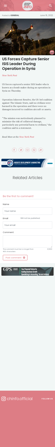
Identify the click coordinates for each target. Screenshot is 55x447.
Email (21, 218)
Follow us (47, 399)
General (14, 15)
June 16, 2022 (46, 15)
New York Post (9, 75)
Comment (8, 232)
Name (6, 204)
